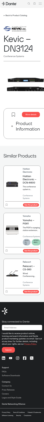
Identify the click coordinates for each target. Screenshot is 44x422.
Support (5, 367)
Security (18, 415)
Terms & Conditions (19, 412)
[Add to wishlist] (13, 114)
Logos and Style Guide (11, 397)
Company (6, 382)
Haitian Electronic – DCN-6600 (29, 179)
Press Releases (8, 390)
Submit (8, 350)
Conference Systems (14, 56)
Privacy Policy (30, 344)
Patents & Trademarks (34, 412)
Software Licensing (7, 415)
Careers (5, 394)
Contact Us (7, 386)
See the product (31, 205)
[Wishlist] (34, 3)
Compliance (27, 415)
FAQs (4, 371)
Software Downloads (11, 375)
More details (30, 114)
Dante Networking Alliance (13, 404)
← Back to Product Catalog (15, 15)
